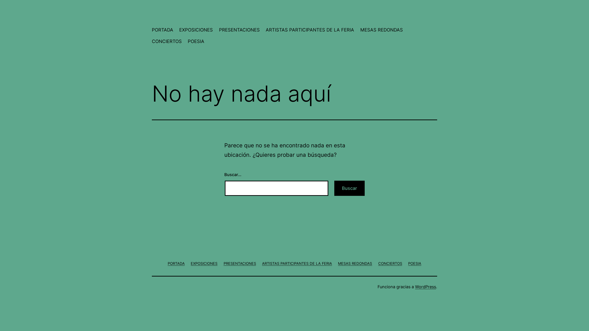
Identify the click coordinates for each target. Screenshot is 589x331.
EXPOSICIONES (196, 30)
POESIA (196, 41)
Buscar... (232, 174)
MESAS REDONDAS (381, 30)
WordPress (425, 286)
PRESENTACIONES (239, 30)
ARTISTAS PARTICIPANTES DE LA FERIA (310, 30)
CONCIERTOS (167, 41)
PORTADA (162, 30)
